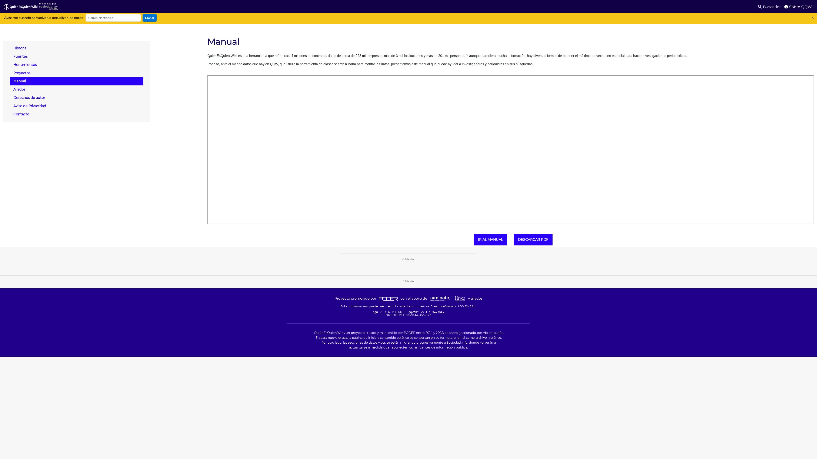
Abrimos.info (493, 333)
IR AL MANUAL (490, 240)
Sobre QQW (800, 6)
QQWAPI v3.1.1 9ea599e (426, 312)
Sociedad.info (457, 342)
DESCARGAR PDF (533, 240)
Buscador (771, 6)
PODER (409, 333)
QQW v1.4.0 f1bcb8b (389, 312)
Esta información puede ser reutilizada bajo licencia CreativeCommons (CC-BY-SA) (407, 306)
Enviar (149, 18)
